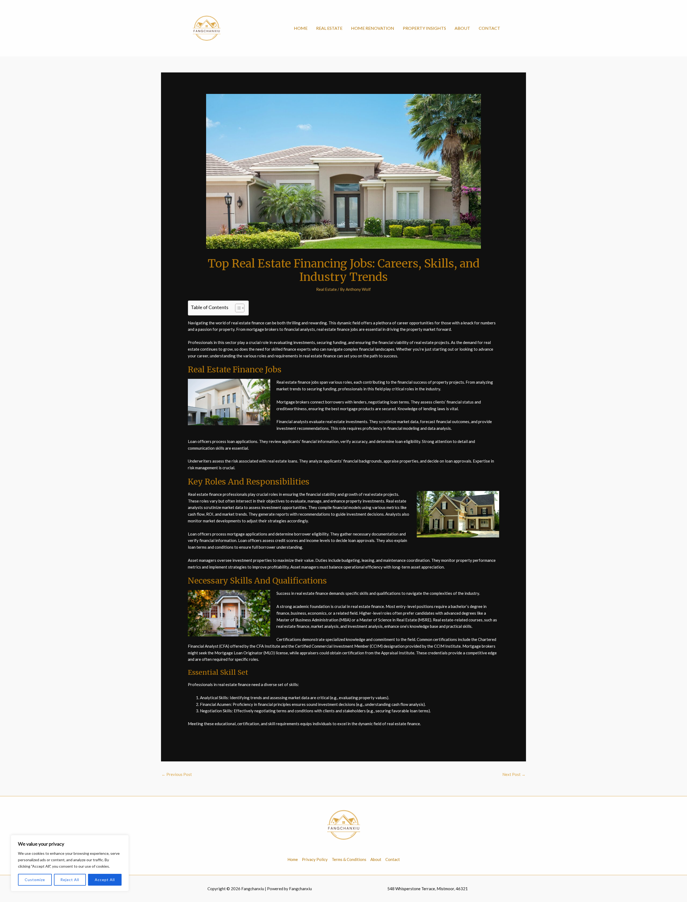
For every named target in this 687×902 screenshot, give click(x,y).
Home (301, 28)
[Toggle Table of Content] (237, 308)
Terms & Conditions (349, 859)
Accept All (105, 879)
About (462, 28)
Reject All (69, 879)
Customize (35, 879)
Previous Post (177, 774)
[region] (70, 863)
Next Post (513, 774)
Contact (489, 28)
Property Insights (424, 28)
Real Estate (329, 28)
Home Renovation (372, 28)
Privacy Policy (315, 859)
